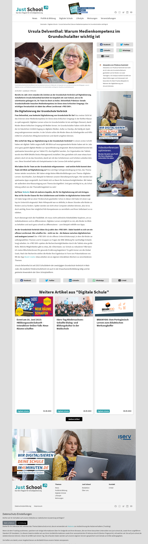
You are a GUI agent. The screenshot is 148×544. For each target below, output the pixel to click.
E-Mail (111, 488)
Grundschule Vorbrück (65, 94)
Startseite (43, 24)
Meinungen (92, 18)
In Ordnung (22, 523)
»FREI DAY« (66, 106)
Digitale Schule (66, 18)
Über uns (85, 490)
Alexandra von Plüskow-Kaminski (115, 65)
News (34, 18)
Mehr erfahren (9, 523)
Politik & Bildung (48, 18)
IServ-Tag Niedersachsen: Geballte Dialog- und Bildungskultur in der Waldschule (70, 324)
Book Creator (30, 257)
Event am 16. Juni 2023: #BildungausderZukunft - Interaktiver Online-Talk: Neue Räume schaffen (32, 324)
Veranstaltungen (108, 18)
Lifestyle (80, 18)
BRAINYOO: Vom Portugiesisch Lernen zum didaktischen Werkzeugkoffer (113, 322)
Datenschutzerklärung (23, 506)
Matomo (71, 526)
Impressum (38, 506)
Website (26, 192)
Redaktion (85, 488)
